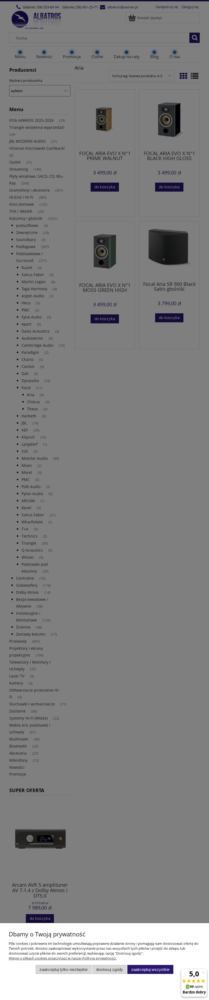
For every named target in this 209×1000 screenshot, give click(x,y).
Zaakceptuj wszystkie (150, 969)
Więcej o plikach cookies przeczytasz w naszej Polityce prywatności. (62, 958)
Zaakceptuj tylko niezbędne (63, 969)
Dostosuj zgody (109, 969)
